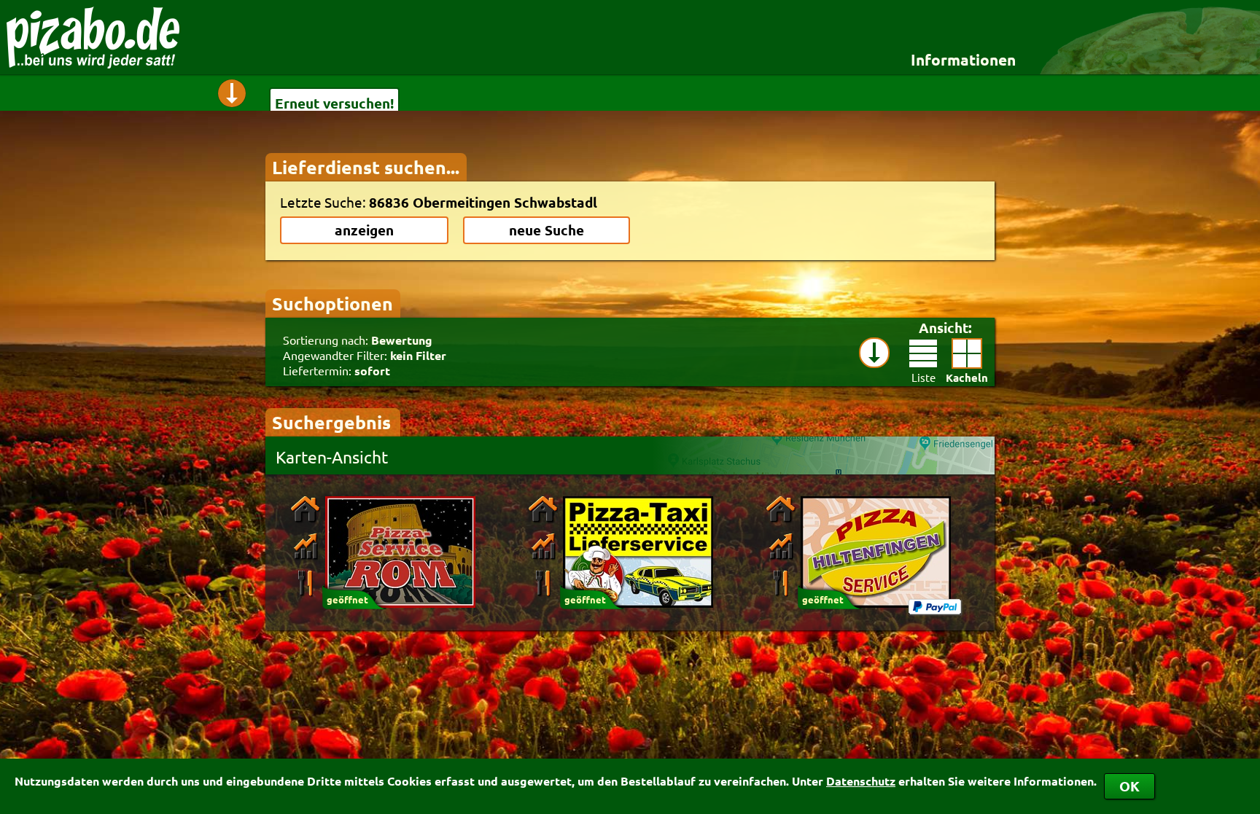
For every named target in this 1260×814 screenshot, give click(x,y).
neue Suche (546, 230)
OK (1129, 786)
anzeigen (364, 230)
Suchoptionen (332, 303)
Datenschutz (860, 780)
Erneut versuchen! (334, 103)
